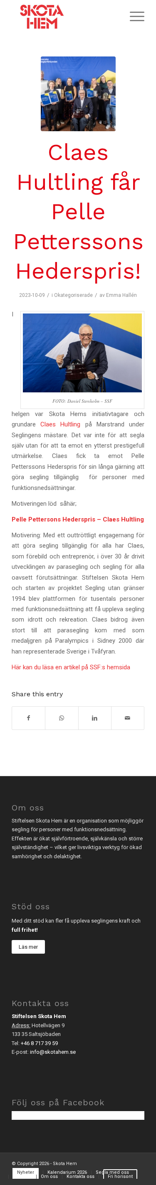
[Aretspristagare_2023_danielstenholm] (78, 93)
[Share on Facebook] (28, 718)
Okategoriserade (73, 295)
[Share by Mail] (127, 718)
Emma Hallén (121, 295)
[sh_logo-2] (65, 16)
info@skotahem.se (53, 1052)
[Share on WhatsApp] (61, 718)
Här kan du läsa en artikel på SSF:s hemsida (71, 667)
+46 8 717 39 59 (39, 1043)
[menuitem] (132, 16)
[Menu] (132, 16)
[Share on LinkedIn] (95, 718)
